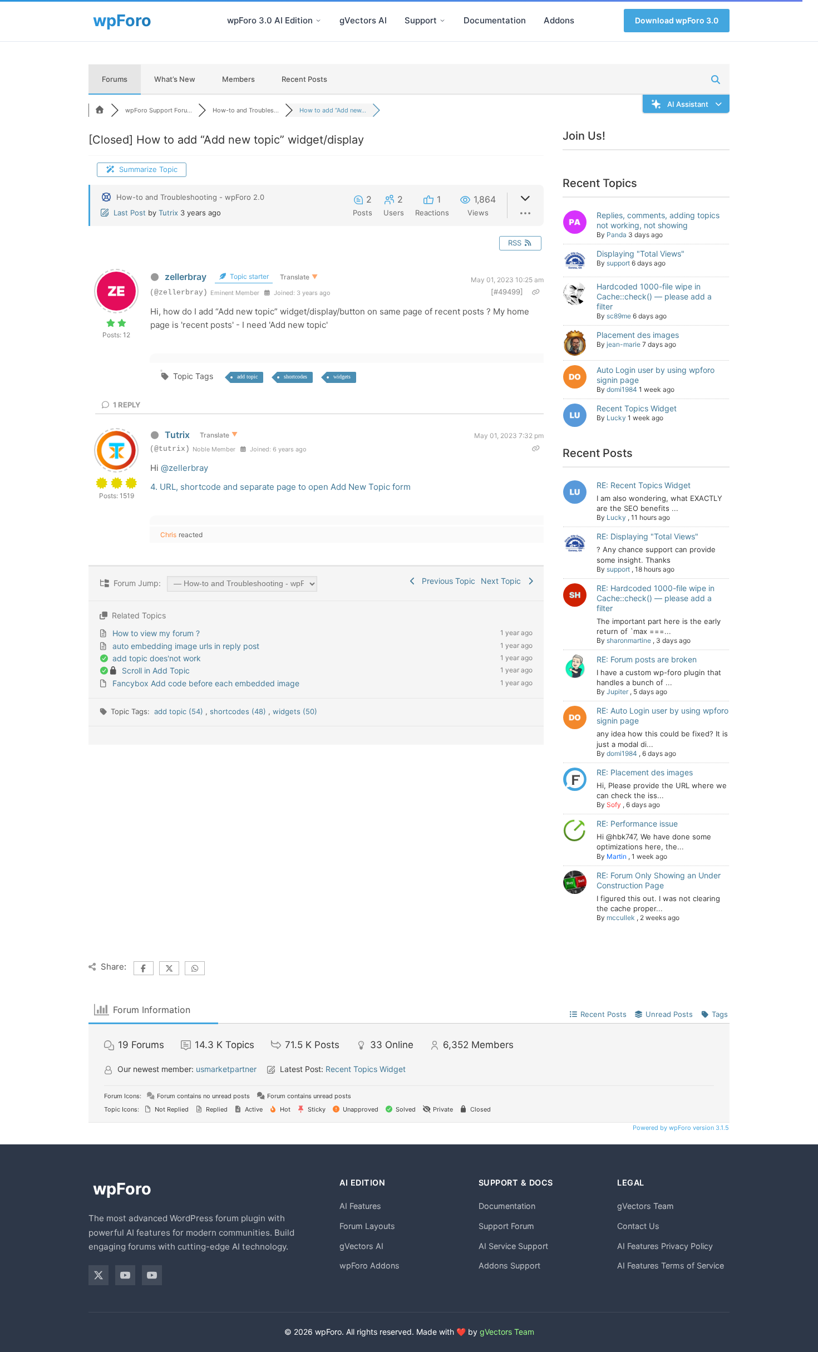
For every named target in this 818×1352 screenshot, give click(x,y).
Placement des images (638, 335)
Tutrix (168, 212)
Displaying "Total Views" (640, 253)
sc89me (619, 316)
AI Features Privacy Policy (665, 1246)
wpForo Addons (369, 1265)
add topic (247, 376)
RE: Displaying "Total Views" (647, 536)
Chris (168, 534)
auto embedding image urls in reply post (185, 646)
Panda (617, 234)
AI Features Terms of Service (670, 1265)
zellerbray (185, 276)
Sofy (614, 804)
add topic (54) (179, 711)
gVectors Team (645, 1206)
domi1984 (622, 389)
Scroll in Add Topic (156, 670)
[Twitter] (98, 1275)
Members (238, 79)
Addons (559, 20)
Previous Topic (446, 581)
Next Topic (503, 581)
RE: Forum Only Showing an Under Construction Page (659, 880)
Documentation (495, 20)
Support (421, 20)
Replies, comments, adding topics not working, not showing (658, 220)
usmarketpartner (226, 1069)
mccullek (621, 917)
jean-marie (623, 344)
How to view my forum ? (156, 633)
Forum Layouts (367, 1226)
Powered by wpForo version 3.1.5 (680, 1128)
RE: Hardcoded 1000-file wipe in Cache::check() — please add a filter (655, 598)
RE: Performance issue (637, 823)
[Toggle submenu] (318, 20)
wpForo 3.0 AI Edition (270, 20)
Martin (617, 856)
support (618, 263)
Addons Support (509, 1265)
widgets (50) (295, 711)
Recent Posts (304, 79)
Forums (114, 79)
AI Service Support (513, 1246)
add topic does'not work (156, 658)
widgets (342, 376)
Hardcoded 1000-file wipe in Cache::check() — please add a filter (654, 296)
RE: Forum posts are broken (647, 659)
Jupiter (617, 691)
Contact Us (638, 1226)
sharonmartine (629, 640)
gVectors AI (363, 20)
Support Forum (506, 1226)
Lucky (616, 418)
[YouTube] (125, 1275)
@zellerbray (184, 468)
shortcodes (295, 376)
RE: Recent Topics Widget (644, 485)
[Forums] (100, 110)
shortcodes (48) (239, 711)
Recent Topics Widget (637, 408)
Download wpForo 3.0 (676, 20)
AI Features (360, 1206)
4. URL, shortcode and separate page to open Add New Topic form (280, 486)
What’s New (174, 79)
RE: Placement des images (645, 772)
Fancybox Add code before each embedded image (205, 683)
